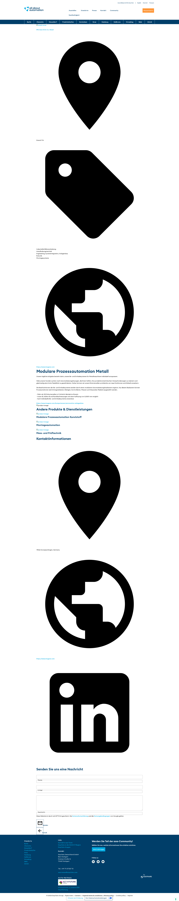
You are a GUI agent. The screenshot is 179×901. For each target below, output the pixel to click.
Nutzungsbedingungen (102, 816)
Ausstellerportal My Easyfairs (126, 3)
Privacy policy (109, 895)
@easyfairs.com (67, 872)
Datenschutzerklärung (80, 816)
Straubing (129, 22)
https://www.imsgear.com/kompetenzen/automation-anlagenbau (59, 403)
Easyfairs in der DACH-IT (67, 845)
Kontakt (103, 10)
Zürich (149, 22)
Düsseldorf (53, 22)
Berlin (29, 22)
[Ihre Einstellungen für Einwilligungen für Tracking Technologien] (176, 899)
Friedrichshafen (68, 22)
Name (38, 774)
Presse (94, 10)
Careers (77, 895)
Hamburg (105, 22)
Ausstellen (72, 10)
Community (114, 10)
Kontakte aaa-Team (65, 843)
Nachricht (40, 794)
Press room (69, 895)
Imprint (130, 895)
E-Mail (38, 784)
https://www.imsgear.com (45, 367)
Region (78, 845)
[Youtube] (103, 861)
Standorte (84, 10)
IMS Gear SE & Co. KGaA (45, 30)
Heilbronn (117, 22)
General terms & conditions (92, 895)
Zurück (42, 833)
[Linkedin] (93, 861)
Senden (43, 825)
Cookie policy (121, 895)
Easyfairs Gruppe (64, 847)
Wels (140, 22)
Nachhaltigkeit (74, 15)
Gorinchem (83, 22)
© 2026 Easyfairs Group (54, 895)
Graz (94, 22)
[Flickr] (98, 861)
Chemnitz (40, 22)
